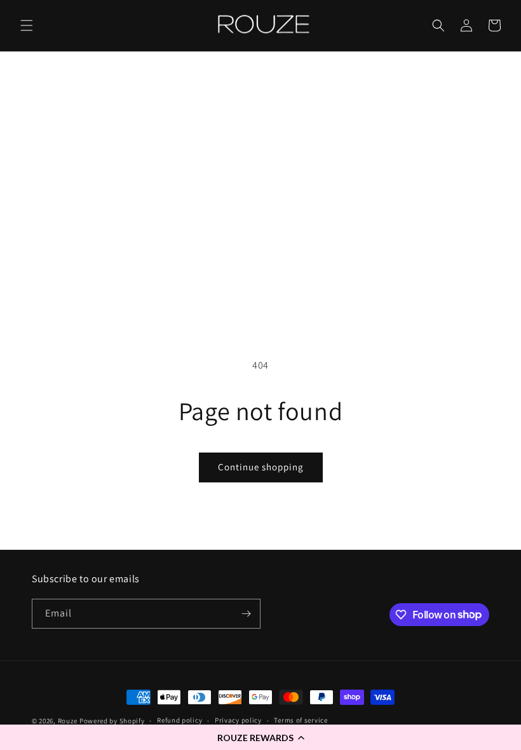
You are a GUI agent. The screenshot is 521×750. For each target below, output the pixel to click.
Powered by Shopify (112, 720)
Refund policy (179, 720)
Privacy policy (238, 720)
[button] (260, 737)
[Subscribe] (246, 614)
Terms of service (300, 720)
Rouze (68, 720)
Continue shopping (261, 467)
